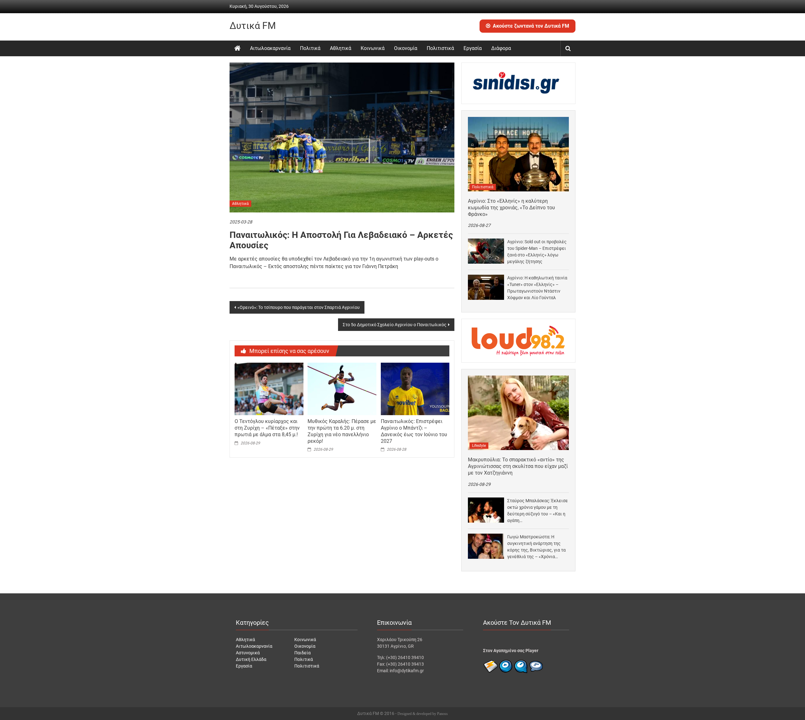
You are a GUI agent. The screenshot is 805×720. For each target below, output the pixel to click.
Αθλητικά (340, 48)
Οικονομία (405, 48)
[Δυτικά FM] (237, 48)
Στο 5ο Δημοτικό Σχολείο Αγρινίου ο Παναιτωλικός (395, 324)
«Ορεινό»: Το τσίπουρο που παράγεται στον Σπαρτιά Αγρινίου (298, 307)
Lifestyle (479, 445)
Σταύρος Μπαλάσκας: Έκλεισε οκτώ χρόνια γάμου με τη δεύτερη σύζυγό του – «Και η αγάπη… (537, 510)
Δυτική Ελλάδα (251, 659)
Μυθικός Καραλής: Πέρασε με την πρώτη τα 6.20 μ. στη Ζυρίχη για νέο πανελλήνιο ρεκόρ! (342, 431)
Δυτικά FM (253, 25)
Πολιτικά (310, 48)
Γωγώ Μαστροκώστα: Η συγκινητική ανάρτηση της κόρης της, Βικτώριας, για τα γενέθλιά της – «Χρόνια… (536, 546)
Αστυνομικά (248, 652)
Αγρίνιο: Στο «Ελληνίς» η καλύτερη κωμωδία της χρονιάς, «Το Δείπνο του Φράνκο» (511, 207)
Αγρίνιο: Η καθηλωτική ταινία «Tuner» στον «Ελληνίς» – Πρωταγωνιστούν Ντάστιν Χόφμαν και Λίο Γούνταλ (537, 287)
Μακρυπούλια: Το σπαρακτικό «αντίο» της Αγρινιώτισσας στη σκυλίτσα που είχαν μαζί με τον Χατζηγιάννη (518, 466)
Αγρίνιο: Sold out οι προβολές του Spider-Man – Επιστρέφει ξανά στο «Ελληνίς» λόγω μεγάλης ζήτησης (537, 251)
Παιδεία (302, 652)
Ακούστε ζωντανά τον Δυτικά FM (531, 26)
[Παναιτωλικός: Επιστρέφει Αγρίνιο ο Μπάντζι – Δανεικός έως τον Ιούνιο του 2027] (415, 388)
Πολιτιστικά (440, 48)
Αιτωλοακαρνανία (270, 48)
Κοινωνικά (373, 48)
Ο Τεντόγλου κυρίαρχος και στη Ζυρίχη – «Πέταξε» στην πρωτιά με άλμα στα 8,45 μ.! (267, 427)
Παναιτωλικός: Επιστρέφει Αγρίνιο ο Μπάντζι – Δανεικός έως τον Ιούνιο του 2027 (414, 431)
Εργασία (473, 48)
